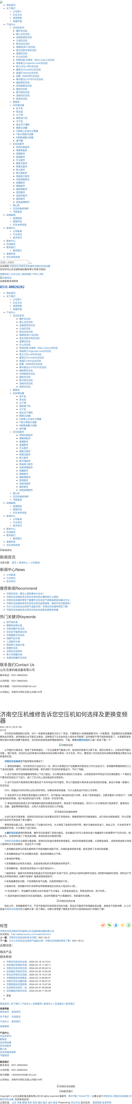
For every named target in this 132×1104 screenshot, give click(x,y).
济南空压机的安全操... (17, 961)
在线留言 (10, 244)
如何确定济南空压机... (17, 971)
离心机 (16, 205)
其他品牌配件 (23, 202)
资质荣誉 (17, 17)
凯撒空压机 (12, 647)
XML (41, 274)
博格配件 (20, 185)
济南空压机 (5, 930)
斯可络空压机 (23, 92)
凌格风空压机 (23, 95)
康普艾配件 (21, 163)
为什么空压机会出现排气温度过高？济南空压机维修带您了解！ (38, 606)
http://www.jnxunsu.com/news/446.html (31, 934)
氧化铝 (19, 111)
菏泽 (29, 1102)
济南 (19, 1102)
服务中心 (10, 240)
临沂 (45, 1102)
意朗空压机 (21, 53)
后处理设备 (18, 105)
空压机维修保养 (21, 208)
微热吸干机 (21, 118)
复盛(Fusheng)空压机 (27, 72)
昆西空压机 (21, 98)
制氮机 (16, 101)
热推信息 (4, 274)
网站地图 (26, 274)
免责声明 (106, 1102)
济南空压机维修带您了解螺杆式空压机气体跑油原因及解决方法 (38, 600)
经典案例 (10, 214)
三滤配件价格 (13, 641)
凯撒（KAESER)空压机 (27, 76)
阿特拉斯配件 (23, 147)
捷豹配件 (20, 198)
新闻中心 (10, 227)
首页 (14, 562)
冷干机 (19, 121)
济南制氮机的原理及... (17, 977)
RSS (35, 274)
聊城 (24, 1102)
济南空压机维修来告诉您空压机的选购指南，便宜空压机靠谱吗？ (39, 603)
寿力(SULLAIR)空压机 (27, 66)
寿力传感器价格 (14, 654)
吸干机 (19, 108)
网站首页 (10, 4)
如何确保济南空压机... (17, 990)
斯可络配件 (21, 172)
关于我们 (10, 8)
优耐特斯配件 (23, 179)
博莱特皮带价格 (14, 625)
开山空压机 (21, 56)
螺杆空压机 (21, 30)
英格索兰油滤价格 (15, 644)
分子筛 (19, 114)
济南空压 (14, 265)
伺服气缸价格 (13, 638)
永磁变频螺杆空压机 (16, 657)
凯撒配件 (20, 182)
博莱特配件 (21, 150)
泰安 (55, 1102)
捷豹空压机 (21, 88)
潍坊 (40, 1102)
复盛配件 (20, 156)
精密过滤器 (21, 127)
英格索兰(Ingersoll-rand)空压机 (32, 63)
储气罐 (19, 140)
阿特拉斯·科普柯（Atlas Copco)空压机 (35, 59)
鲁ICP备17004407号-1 (79, 1096)
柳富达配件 (21, 166)
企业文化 (17, 14)
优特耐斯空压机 (24, 85)
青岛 (35, 1102)
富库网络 (97, 1102)
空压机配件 (18, 143)
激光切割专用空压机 (26, 50)
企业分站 (15, 274)
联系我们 (10, 247)
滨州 (50, 1102)
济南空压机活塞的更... (17, 981)
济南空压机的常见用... (17, 968)
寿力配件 (20, 169)
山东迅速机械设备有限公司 (40, 930)
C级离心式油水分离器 (27, 130)
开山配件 (20, 160)
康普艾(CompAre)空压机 (28, 69)
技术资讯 (17, 237)
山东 (14, 1102)
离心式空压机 (23, 34)
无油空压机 (21, 40)
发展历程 (17, 21)
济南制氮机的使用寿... (17, 984)
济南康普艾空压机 (15, 635)
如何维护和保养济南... (17, 964)
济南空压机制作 (14, 651)
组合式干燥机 (23, 124)
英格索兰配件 (23, 176)
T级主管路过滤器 (24, 134)
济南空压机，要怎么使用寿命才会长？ (25, 593)
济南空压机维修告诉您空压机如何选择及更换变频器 (32, 609)
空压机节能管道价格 (16, 631)
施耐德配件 (21, 189)
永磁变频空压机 (24, 37)
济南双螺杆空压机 (15, 628)
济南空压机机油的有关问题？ (23, 937)
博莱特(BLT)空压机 (25, 46)
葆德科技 (17, 221)
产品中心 (10, 24)
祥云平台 (75, 1102)
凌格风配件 (21, 195)
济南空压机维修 (26, 265)
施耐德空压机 (23, 82)
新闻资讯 (16, 1011)
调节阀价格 (12, 622)
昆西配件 (20, 192)
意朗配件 (20, 153)
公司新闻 (17, 231)
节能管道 (17, 211)
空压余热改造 (19, 224)
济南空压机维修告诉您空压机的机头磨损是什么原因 (32, 596)
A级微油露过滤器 (24, 137)
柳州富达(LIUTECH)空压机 (29, 79)
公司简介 (17, 11)
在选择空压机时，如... (17, 987)
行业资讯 (17, 234)
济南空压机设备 (42, 265)
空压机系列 (18, 27)
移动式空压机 (23, 43)
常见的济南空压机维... (17, 974)
